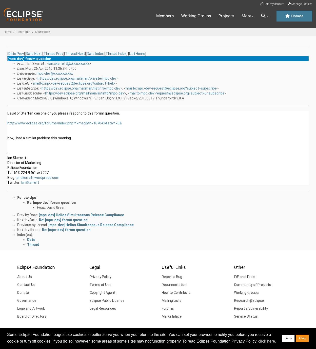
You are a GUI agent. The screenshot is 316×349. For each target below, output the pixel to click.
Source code (42, 32)
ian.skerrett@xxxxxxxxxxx (68, 64)
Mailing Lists (171, 300)
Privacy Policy (100, 277)
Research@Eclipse (249, 300)
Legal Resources (103, 308)
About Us (24, 277)
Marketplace (172, 316)
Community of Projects (252, 285)
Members (165, 15)
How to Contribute (176, 293)
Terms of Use (100, 285)
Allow (302, 338)
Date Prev (16, 54)
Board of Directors (31, 316)
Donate (296, 16)
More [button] (246, 15)
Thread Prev (53, 54)
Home (7, 32)
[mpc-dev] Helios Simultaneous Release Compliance (81, 215)
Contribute (23, 32)
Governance (26, 300)
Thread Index (116, 54)
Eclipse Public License (107, 300)
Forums (168, 308)
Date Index (95, 54)
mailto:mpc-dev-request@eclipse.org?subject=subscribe (171, 88)
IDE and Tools (244, 277)
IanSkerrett (30, 183)
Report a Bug (172, 277)
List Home (137, 54)
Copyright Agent (102, 293)
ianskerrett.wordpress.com (37, 178)
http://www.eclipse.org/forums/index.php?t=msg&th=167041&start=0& (64, 123)
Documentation (174, 285)
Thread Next (75, 54)
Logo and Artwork (31, 308)
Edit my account (273, 4)
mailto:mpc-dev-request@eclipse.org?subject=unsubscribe (177, 93)
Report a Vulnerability (251, 308)
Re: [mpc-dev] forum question (51, 203)
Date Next (34, 54)
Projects (226, 15)
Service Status (246, 316)
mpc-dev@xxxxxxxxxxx (55, 73)
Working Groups (196, 15)
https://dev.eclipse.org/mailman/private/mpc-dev (77, 78)
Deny (288, 338)
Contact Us (26, 285)
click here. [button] (267, 341)
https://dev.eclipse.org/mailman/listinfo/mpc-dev (80, 88)
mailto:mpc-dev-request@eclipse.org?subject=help (74, 83)
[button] (265, 16)
